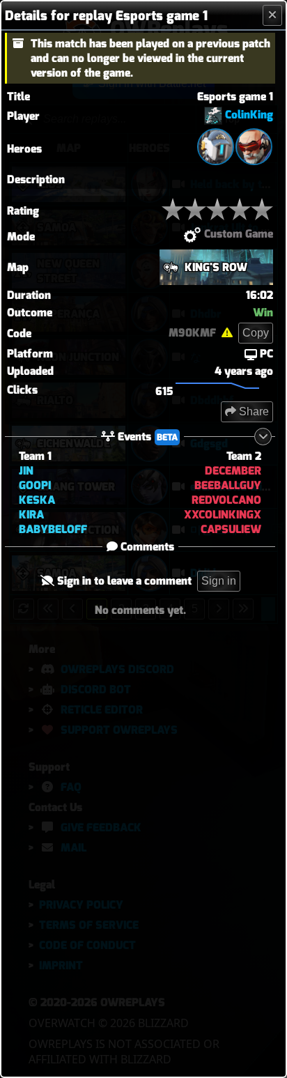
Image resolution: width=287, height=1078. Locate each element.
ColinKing (249, 114)
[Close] (272, 15)
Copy (255, 333)
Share (252, 411)
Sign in (218, 581)
